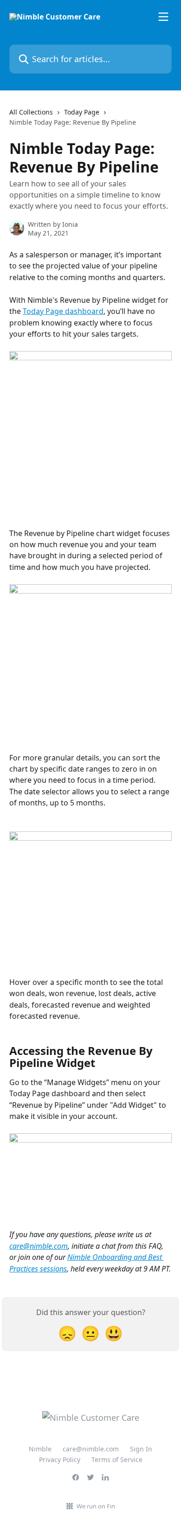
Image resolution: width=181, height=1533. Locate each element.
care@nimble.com (38, 1246)
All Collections (31, 112)
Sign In (141, 1448)
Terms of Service (116, 1459)
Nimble (40, 1448)
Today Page (81, 112)
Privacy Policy (59, 1459)
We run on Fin (96, 1506)
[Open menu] (163, 16)
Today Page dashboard (63, 311)
